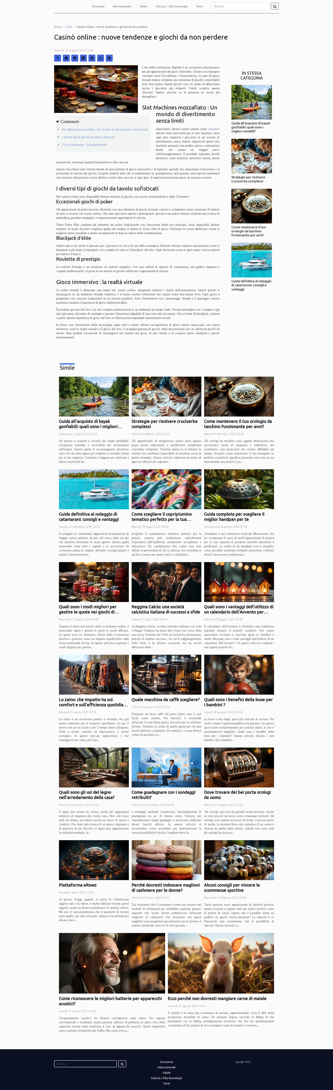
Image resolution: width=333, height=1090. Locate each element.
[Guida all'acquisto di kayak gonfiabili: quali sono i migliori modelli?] (251, 102)
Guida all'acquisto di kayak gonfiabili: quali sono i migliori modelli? (250, 127)
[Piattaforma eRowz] (94, 860)
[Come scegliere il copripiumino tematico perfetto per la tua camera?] (167, 489)
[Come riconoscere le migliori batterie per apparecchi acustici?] (112, 963)
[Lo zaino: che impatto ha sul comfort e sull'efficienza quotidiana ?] (94, 674)
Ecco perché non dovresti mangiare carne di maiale (217, 998)
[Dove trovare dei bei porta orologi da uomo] (239, 767)
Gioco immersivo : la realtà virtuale (84, 145)
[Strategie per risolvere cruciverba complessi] (251, 156)
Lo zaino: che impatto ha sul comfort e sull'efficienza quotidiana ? (93, 704)
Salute (143, 6)
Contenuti (70, 121)
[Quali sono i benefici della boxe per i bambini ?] (239, 674)
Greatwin (214, 129)
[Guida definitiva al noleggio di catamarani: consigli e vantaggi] (251, 260)
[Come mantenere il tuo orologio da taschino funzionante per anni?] (251, 206)
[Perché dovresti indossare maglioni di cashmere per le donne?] (167, 860)
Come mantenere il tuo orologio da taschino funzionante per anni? (248, 231)
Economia (98, 6)
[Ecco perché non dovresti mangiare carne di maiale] (221, 963)
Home (58, 27)
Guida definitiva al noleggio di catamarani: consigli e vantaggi (251, 285)
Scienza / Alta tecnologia (172, 6)
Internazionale (122, 6)
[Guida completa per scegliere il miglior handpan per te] (239, 489)
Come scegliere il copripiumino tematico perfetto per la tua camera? (162, 519)
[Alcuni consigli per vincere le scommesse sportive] (239, 860)
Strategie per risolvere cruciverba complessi (248, 179)
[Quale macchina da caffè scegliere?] (167, 674)
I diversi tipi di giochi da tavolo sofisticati (88, 137)
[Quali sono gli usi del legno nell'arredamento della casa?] (94, 767)
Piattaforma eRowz (78, 885)
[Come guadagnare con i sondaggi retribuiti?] (167, 767)
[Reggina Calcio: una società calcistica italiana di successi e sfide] (167, 581)
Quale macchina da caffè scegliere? (166, 699)
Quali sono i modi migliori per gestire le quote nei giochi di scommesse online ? (88, 612)
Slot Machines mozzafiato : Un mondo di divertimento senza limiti (105, 129)
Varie (199, 6)
